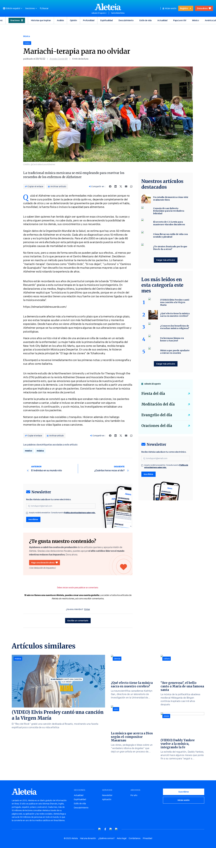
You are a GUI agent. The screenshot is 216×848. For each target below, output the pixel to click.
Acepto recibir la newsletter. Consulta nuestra (62, 513)
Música (26, 36)
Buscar (45, 8)
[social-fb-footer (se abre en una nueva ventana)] (105, 829)
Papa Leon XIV (179, 20)
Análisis (60, 20)
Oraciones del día (156, 425)
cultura (167, 658)
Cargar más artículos (165, 260)
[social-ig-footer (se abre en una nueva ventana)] (116, 829)
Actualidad (162, 20)
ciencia (117, 658)
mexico (28, 450)
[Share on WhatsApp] (131, 186)
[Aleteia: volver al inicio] (108, 6)
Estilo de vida (145, 20)
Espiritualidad (106, 20)
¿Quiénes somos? (106, 838)
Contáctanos (134, 838)
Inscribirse (33, 519)
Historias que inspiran (41, 20)
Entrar (87, 609)
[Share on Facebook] (110, 186)
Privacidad (147, 838)
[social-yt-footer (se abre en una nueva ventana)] (99, 829)
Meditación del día (158, 404)
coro (116, 709)
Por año (133, 795)
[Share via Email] (126, 186)
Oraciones (15, 20)
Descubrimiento (126, 20)
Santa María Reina (117, 13)
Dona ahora (202, 8)
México (195, 20)
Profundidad (88, 20)
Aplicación (106, 799)
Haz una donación (88, 838)
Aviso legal (121, 838)
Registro (184, 8)
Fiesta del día (153, 393)
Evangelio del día (156, 415)
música (40, 450)
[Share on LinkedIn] (115, 186)
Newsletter (107, 795)
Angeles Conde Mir (59, 58)
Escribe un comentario (77, 620)
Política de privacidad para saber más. (80, 512)
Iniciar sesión (170, 8)
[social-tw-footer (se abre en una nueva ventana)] (110, 829)
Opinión (73, 20)
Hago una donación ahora (42, 562)
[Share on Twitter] (121, 186)
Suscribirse (183, 791)
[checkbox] (27, 513)
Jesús (166, 716)
